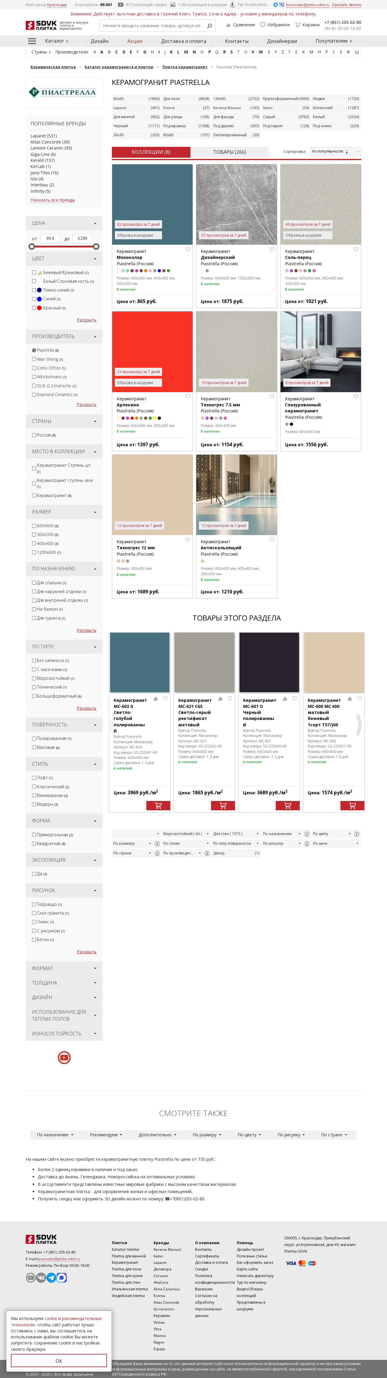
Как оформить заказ (255, 1262)
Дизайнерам (282, 41)
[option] (139, 722)
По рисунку (273, 843)
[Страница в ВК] (41, 1278)
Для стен (227, 833)
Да (42, 873)
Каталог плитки (125, 1249)
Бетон (45, 939)
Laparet (38, 136)
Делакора (162, 1269)
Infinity (37, 191)
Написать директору (255, 1275)
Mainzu (160, 1335)
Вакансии (204, 1289)
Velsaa (159, 1322)
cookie (50, 1318)
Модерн (47, 804)
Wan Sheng (50, 359)
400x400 (47, 543)
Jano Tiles (40, 173)
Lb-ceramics (164, 1309)
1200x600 (49, 552)
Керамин (162, 1315)
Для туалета (51, 618)
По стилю (171, 843)
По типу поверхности (232, 843)
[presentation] (34, 272)
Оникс (45, 922)
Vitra (157, 1328)
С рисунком (51, 931)
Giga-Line (40, 154)
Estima (159, 1295)
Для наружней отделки (61, 591)
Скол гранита (53, 913)
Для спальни (51, 583)
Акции (134, 41)
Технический (52, 687)
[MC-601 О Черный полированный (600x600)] (269, 662)
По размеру (124, 843)
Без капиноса (53, 660)
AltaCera (161, 1282)
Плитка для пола (126, 1269)
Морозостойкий (55, 678)
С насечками (52, 669)
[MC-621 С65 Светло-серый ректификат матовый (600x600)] (204, 662)
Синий (51, 299)
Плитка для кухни (127, 1275)
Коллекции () (151, 152)
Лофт (45, 777)
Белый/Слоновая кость (68, 281)
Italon (158, 1256)
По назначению (277, 833)
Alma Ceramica (167, 1289)
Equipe (159, 1348)
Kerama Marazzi (167, 1249)
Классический (53, 786)
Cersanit (161, 1275)
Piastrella (48, 350)
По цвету (320, 833)
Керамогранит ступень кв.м (65, 483)
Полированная (54, 738)
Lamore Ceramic (47, 148)
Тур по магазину (252, 4)
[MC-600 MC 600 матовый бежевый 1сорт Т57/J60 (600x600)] (333, 662)
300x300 (47, 534)
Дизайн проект (250, 1249)
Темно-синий (58, 290)
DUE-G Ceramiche (56, 386)
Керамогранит (54, 495)
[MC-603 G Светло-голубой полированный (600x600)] (139, 662)
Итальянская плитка (130, 1289)
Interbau (39, 185)
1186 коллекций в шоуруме (202, 4)
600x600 (47, 525)
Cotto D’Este (51, 368)
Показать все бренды (53, 200)
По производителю (180, 853)
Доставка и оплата (183, 41)
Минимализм (52, 795)
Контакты (237, 41)
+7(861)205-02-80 (187, 1199)
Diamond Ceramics (57, 394)
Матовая (48, 747)
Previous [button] (113, 725)
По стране (122, 853)
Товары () (229, 152)
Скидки (201, 1269)
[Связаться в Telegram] (276, 4)
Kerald (37, 160)
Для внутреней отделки (62, 600)
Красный (54, 308)
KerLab (38, 166)
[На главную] (59, 1239)
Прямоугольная (55, 834)
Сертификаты (207, 1256)
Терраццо (49, 904)
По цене (320, 843)
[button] (188, 249)
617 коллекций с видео (146, 4)
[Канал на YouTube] (31, 1278)
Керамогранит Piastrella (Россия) (135, 257)
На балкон (50, 609)
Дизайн (100, 41)
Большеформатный (59, 696)
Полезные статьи (252, 1256)
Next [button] (359, 725)
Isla (34, 179)
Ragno (159, 1342)
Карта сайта (247, 1269)
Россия (46, 435)
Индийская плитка (128, 1295)
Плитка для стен (126, 1282)
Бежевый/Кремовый (66, 272)
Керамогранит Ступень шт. (64, 468)
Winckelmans (52, 376)
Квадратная (51, 843)
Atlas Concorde (46, 142)
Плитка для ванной (129, 1256)
